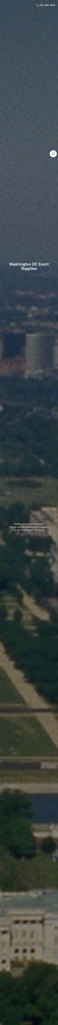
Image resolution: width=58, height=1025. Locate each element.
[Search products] (53, 154)
